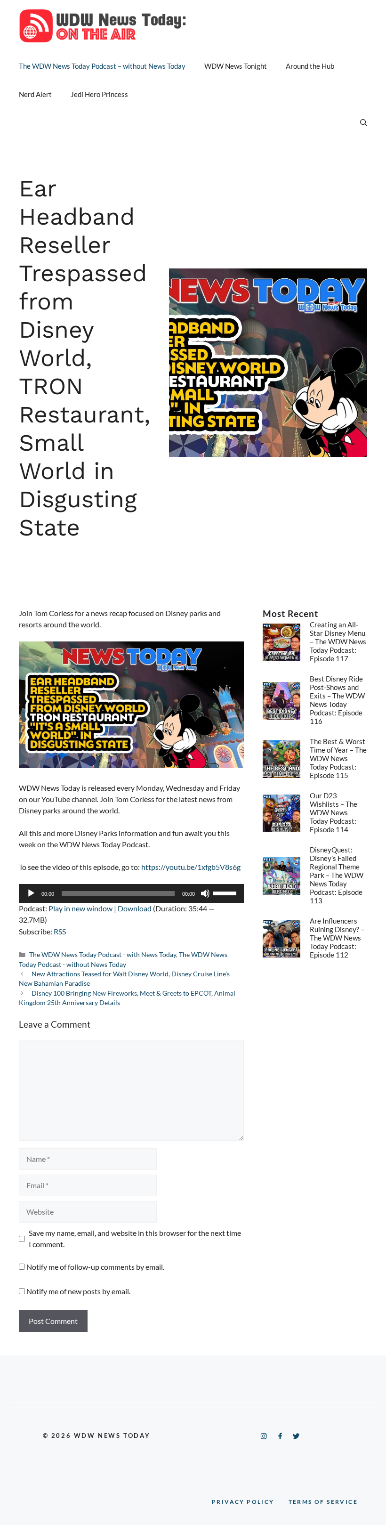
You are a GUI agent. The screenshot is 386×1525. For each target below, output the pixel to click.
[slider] (226, 892)
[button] (364, 122)
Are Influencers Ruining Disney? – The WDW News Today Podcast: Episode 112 (337, 938)
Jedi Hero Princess (99, 94)
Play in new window (80, 908)
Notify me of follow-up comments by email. (95, 1266)
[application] (131, 893)
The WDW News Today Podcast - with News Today (102, 954)
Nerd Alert (35, 94)
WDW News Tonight (235, 66)
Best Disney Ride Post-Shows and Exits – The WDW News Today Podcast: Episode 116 (337, 699)
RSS (60, 931)
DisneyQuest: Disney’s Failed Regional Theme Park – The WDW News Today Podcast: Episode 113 (336, 875)
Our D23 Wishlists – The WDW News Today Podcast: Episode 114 (333, 812)
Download (135, 908)
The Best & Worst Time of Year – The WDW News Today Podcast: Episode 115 (338, 758)
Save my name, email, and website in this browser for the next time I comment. (135, 1238)
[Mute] (205, 893)
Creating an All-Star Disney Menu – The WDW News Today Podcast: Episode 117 (338, 641)
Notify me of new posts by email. (78, 1291)
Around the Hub (310, 66)
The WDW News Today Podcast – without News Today (102, 66)
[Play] (31, 893)
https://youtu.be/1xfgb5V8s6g (191, 866)
